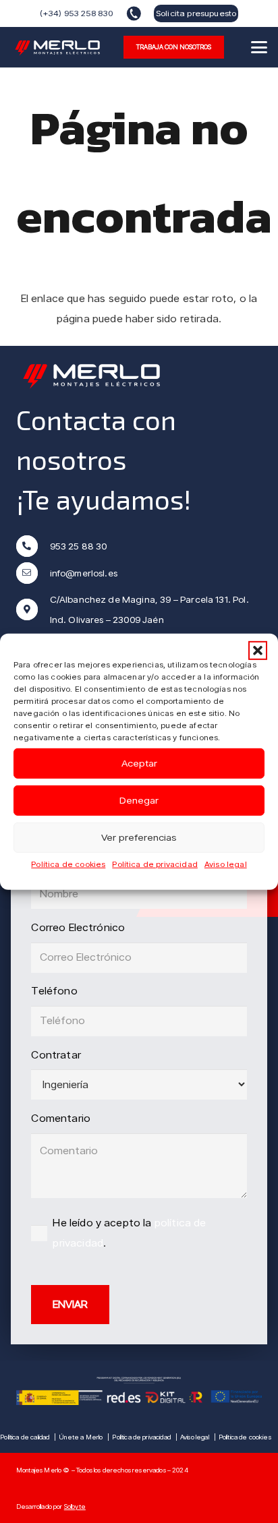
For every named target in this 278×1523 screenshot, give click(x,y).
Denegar (139, 800)
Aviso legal (225, 863)
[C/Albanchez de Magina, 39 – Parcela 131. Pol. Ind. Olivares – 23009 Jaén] (33, 609)
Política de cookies (68, 863)
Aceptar (139, 763)
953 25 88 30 (78, 545)
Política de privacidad (155, 863)
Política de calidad (24, 1437)
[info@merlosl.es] (33, 573)
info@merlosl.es (83, 572)
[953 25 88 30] (33, 546)
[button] (258, 650)
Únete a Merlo (81, 1437)
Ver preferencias (139, 837)
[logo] (58, 47)
